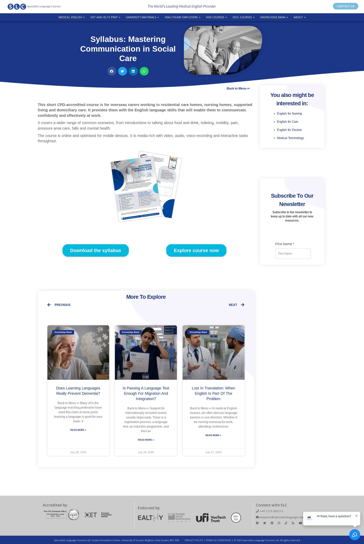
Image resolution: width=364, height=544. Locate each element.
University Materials (141, 17)
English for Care (287, 121)
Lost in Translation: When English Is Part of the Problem (213, 393)
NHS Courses (215, 17)
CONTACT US (346, 6)
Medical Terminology (290, 138)
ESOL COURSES (243, 17)
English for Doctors (289, 129)
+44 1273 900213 (271, 511)
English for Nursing (289, 113)
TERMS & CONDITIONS (218, 540)
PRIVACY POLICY (194, 540)
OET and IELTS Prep (104, 17)
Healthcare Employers (181, 17)
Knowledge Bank (273, 17)
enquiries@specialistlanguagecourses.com (287, 517)
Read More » (78, 430)
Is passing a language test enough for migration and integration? (146, 393)
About (299, 17)
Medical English (70, 17)
